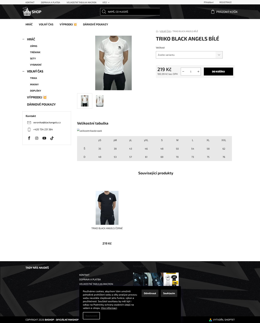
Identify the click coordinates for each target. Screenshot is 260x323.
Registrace (225, 2)
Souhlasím (169, 293)
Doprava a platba (50, 2)
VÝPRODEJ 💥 (37, 97)
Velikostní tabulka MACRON (81, 2)
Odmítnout (150, 293)
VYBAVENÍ (35, 64)
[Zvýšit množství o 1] (198, 71)
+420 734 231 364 (43, 129)
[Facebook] (29, 138)
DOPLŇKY (35, 90)
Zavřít (172, 82)
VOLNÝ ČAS (35, 71)
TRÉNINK (35, 52)
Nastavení (91, 315)
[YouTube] (44, 138)
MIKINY (34, 84)
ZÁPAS (33, 45)
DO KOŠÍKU (218, 71)
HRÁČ (31, 39)
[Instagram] (36, 138)
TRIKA (33, 78)
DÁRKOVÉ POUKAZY (41, 104)
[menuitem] (29, 24)
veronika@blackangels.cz (47, 122)
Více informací (109, 307)
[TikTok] (51, 138)
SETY (33, 58)
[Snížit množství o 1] (183, 71)
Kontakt (29, 2)
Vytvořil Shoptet (224, 319)
